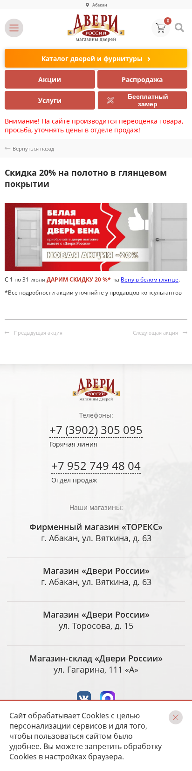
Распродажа (142, 79)
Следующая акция (155, 332)
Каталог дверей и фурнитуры (92, 58)
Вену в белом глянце (149, 279)
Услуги (50, 100)
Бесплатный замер (148, 100)
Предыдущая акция (38, 332)
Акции (49, 79)
